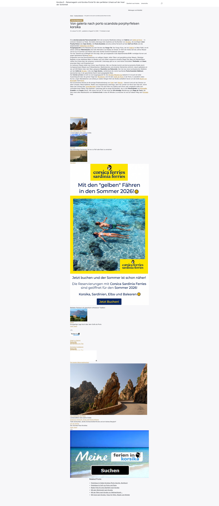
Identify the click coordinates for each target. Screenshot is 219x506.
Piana (72, 322)
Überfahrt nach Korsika (133, 3)
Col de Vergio (74, 423)
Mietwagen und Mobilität (135, 10)
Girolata (84, 71)
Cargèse (73, 163)
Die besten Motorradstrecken (79, 362)
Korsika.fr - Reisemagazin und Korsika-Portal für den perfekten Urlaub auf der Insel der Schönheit (90, 3)
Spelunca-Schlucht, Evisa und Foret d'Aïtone (84, 419)
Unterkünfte (144, 3)
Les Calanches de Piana (77, 131)
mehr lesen (73, 326)
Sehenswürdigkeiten (76, 117)
